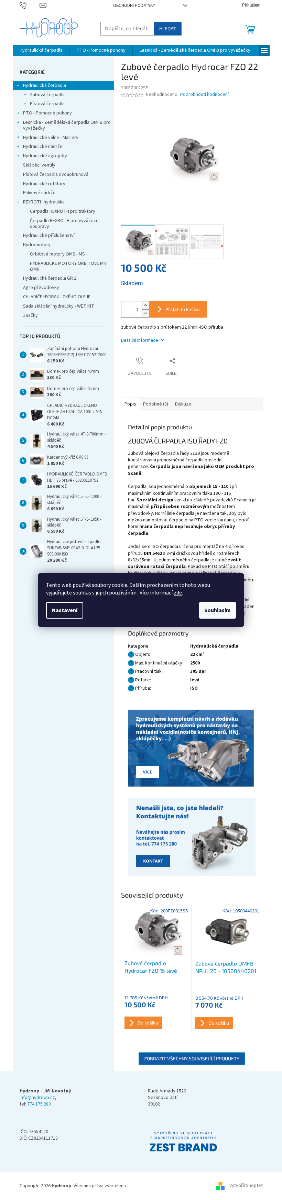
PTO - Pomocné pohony (47, 113)
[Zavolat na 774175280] (30, 5)
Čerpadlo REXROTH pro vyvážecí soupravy (63, 223)
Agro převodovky (41, 287)
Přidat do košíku (182, 309)
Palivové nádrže (39, 192)
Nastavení (64, 610)
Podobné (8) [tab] (155, 404)
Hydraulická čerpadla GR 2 (49, 278)
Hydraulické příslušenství (49, 235)
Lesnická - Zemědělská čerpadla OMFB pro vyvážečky (67, 125)
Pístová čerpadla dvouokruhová (55, 174)
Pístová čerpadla (47, 103)
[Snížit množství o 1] (145, 313)
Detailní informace (139, 340)
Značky (30, 315)
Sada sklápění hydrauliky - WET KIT (58, 306)
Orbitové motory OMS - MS (57, 254)
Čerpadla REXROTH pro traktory (62, 211)
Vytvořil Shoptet (246, 1185)
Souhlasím (217, 610)
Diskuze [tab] (183, 404)
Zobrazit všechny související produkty (191, 1058)
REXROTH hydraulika (44, 202)
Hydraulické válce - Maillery (50, 137)
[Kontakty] (192, 749)
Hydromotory (37, 244)
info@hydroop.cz (37, 1097)
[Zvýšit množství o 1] (145, 305)
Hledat (167, 28)
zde (178, 593)
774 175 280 (39, 1104)
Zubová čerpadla (47, 94)
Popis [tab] (130, 404)
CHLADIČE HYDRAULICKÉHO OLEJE (56, 296)
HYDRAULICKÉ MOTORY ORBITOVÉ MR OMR (68, 266)
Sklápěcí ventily (39, 165)
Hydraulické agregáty (45, 155)
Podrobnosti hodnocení (204, 94)
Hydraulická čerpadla (44, 85)
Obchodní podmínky (134, 5)
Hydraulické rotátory (44, 183)
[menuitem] (41, 50)
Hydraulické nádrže (43, 146)
